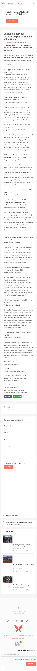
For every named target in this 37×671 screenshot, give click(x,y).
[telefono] (27, 621)
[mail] (22, 621)
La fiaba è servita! (9, 43)
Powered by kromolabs (18, 638)
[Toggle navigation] (34, 3)
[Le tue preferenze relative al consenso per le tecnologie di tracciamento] (3, 668)
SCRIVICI (8, 467)
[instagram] (17, 621)
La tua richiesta (8, 447)
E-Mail (6, 433)
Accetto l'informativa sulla (16, 463)
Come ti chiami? (8, 426)
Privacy (24, 463)
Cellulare (6, 440)
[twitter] (8, 621)
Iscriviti (31, 664)
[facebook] (13, 621)
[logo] (13, 3)
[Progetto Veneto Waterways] (18, 643)
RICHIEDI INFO (11, 21)
